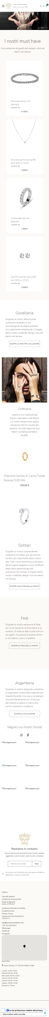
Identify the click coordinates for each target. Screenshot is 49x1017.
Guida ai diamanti (8, 902)
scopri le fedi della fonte (24, 645)
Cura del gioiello (8, 896)
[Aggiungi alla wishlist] (27, 93)
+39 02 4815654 (9, 925)
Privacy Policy (7, 913)
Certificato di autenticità (11, 899)
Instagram (6, 933)
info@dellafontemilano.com (13, 922)
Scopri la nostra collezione (24, 344)
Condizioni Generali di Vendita (13, 908)
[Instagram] (21, 735)
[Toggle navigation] (3, 6)
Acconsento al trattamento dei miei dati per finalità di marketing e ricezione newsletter (24, 873)
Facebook (6, 931)
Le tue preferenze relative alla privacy (26, 1010)
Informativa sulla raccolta (14, 1014)
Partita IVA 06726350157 (13, 916)
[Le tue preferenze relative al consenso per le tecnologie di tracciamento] (45, 1013)
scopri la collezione (24, 714)
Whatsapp (6, 928)
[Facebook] (28, 735)
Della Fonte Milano (20, 4)
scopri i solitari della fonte (24, 586)
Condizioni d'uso (8, 911)
